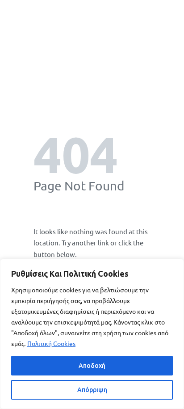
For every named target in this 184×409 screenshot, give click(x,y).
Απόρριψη (92, 389)
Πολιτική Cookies (51, 343)
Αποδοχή (92, 365)
